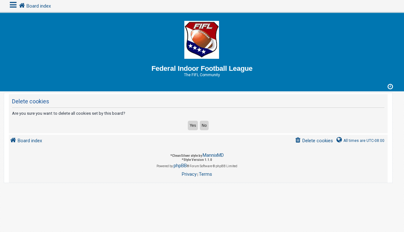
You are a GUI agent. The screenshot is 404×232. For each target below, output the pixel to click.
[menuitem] (313, 141)
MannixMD (213, 155)
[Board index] (202, 39)
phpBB (180, 165)
